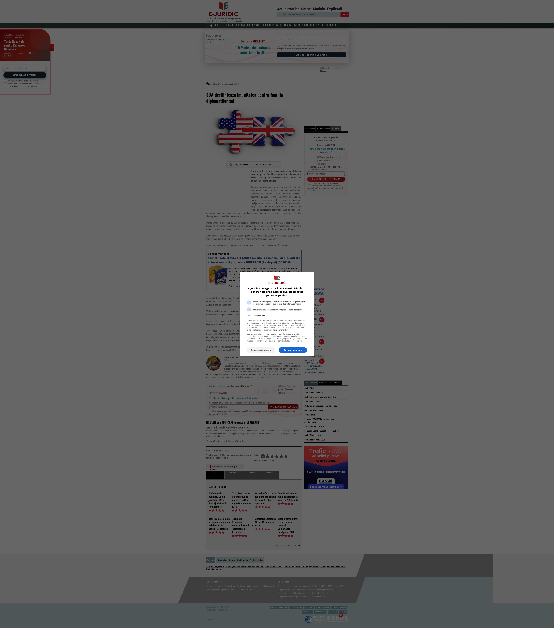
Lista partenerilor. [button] (280, 330)
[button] (277, 316)
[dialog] (277, 314)
